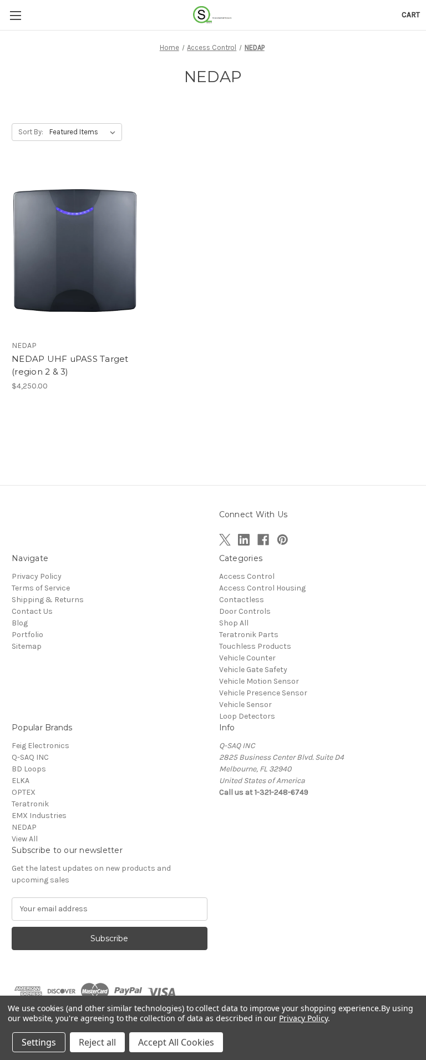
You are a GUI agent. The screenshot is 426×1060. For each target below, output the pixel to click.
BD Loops (29, 769)
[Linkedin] (244, 540)
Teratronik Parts (248, 634)
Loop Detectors (247, 716)
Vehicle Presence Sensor (263, 693)
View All (25, 839)
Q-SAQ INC (30, 757)
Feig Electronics (40, 745)
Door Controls (245, 611)
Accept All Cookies (176, 1042)
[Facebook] (263, 540)
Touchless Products (255, 646)
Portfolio (27, 634)
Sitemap (27, 646)
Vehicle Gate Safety (253, 669)
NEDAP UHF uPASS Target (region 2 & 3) (70, 365)
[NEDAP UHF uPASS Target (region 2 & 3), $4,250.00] (74, 251)
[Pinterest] (282, 540)
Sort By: (30, 132)
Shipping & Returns (48, 599)
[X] (225, 540)
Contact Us (32, 611)
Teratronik (30, 804)
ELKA (20, 780)
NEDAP (24, 827)
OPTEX (24, 792)
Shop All (233, 623)
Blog (20, 623)
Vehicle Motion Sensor (259, 681)
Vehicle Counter (247, 658)
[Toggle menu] (15, 15)
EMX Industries (39, 815)
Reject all (97, 1042)
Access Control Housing (262, 588)
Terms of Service (41, 588)
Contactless (241, 599)
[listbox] (84, 132)
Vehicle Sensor (245, 704)
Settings (39, 1042)
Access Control (247, 576)
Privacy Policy (37, 576)
